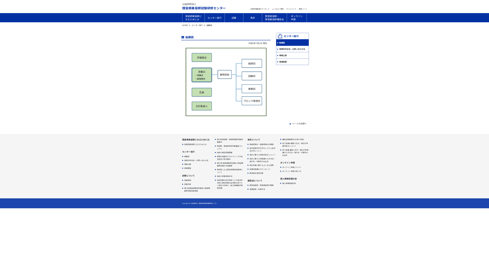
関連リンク (303, 9)
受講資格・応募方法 (257, 189)
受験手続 (187, 184)
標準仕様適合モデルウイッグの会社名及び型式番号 (230, 157)
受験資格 (187, 180)
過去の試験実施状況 (224, 176)
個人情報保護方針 (289, 183)
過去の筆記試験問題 (224, 152)
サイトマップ (291, 9)
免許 (252, 17)
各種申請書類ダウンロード (260, 9)
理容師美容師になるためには (193, 17)
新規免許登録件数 (256, 173)
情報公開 (283, 55)
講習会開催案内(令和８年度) (293, 139)
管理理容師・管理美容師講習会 (274, 17)
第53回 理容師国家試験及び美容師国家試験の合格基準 (230, 164)
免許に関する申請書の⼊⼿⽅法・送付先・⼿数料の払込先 (262, 160)
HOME (185, 25)
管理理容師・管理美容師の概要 (262, 185)
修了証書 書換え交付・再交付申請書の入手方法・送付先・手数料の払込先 (295, 152)
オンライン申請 (297, 17)
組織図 (186, 156)
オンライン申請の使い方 (291, 171)
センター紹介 (215, 17)
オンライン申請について (291, 167)
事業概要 (283, 62)
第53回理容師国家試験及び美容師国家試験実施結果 (197, 189)
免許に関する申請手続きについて (262, 155)
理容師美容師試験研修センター (204, 6)
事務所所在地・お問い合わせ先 (292, 49)
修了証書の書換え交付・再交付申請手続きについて (295, 144)
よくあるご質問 (277, 9)
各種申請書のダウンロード (260, 169)
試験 (234, 17)
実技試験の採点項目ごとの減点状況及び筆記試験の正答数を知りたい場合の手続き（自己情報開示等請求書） (230, 184)
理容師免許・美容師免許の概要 (262, 144)
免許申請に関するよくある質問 (262, 165)
